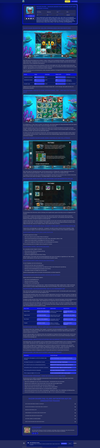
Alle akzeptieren (64, 443)
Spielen (67, 1)
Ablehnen (70, 443)
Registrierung (74, 1)
